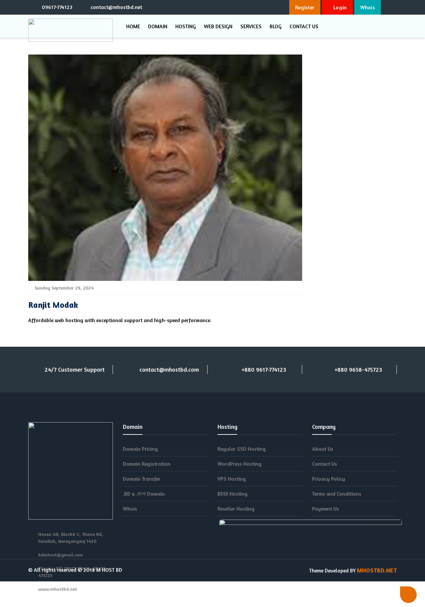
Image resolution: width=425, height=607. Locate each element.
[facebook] (231, 6)
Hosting (185, 26)
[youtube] (276, 6)
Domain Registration (146, 463)
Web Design (218, 26)
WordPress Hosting (239, 463)
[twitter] (242, 6)
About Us (322, 448)
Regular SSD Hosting (241, 448)
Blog (276, 26)
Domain (157, 26)
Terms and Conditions (336, 493)
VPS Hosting (231, 478)
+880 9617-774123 (263, 369)
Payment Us (325, 508)
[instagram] (265, 6)
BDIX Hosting (232, 493)
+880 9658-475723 (358, 369)
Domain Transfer (141, 478)
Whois (367, 7)
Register (304, 7)
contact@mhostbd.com (169, 369)
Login (339, 7)
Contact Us (304, 26)
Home (133, 26)
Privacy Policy (328, 478)
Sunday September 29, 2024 (63, 288)
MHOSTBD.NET (377, 570)
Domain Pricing (140, 448)
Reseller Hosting (236, 508)
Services (251, 26)
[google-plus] (253, 6)
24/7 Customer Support (74, 369)
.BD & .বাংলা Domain (144, 493)
